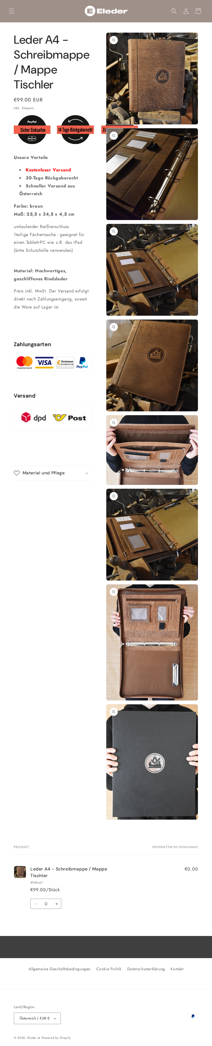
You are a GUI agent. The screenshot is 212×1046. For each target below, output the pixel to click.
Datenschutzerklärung (146, 969)
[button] (12, 11)
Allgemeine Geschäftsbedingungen (59, 969)
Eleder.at (33, 1037)
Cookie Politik (108, 969)
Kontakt (177, 969)
